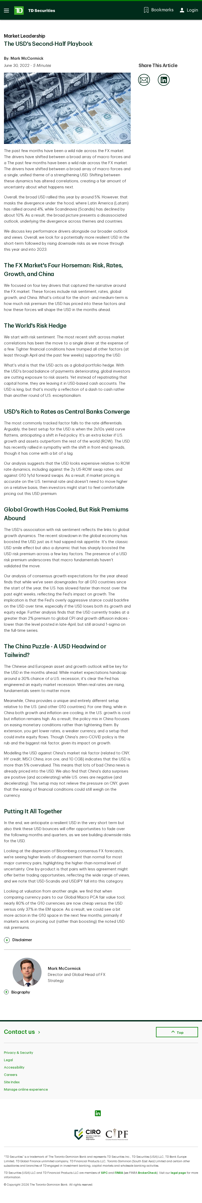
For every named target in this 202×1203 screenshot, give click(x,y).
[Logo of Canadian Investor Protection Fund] (117, 1134)
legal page (178, 1172)
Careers (10, 1074)
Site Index (12, 1082)
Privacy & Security (18, 1052)
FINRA (119, 1172)
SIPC (104, 1172)
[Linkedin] (164, 85)
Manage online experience (26, 1089)
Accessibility (14, 1067)
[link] (18, 940)
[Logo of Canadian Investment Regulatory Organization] (87, 1134)
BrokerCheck (147, 1172)
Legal (8, 1060)
